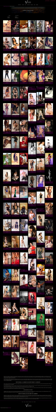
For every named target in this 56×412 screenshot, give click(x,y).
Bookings (37, 4)
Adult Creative (9, 407)
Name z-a (9, 17)
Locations (23, 4)
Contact (34, 4)
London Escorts (19, 4)
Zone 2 (8, 6)
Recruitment (32, 4)
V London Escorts (5, 6)
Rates (25, 4)
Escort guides (28, 4)
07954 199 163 (53, 0)
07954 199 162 (48, 0)
